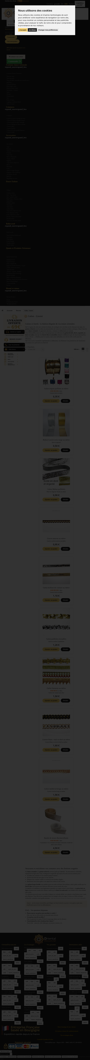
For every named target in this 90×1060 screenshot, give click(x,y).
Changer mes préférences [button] (48, 30)
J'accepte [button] (22, 30)
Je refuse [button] (32, 30)
